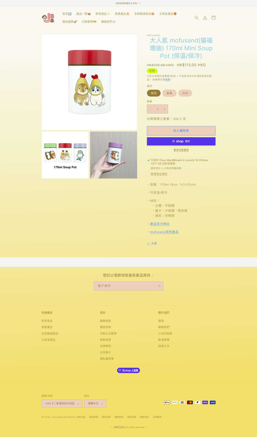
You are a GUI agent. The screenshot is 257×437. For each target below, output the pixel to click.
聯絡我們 (163, 327)
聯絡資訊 (144, 417)
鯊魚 (169, 93)
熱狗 (186, 94)
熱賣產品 (47, 327)
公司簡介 (105, 352)
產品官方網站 (160, 224)
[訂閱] (159, 286)
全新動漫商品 (49, 333)
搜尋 (161, 320)
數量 (149, 101)
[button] (196, 17)
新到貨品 (47, 320)
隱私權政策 (107, 358)
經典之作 (163, 346)
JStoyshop (58, 417)
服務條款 (105, 320)
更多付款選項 (181, 150)
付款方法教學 (108, 333)
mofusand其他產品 (164, 232)
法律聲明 (105, 346)
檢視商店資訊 (159, 174)
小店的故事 (165, 333)
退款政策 (105, 339)
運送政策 (105, 327)
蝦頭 (154, 93)
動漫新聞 (163, 339)
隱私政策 (106, 417)
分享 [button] (154, 243)
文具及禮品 (48, 339)
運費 (167, 79)
